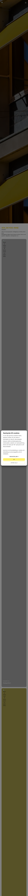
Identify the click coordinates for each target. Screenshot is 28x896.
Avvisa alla (14, 462)
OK (14, 459)
